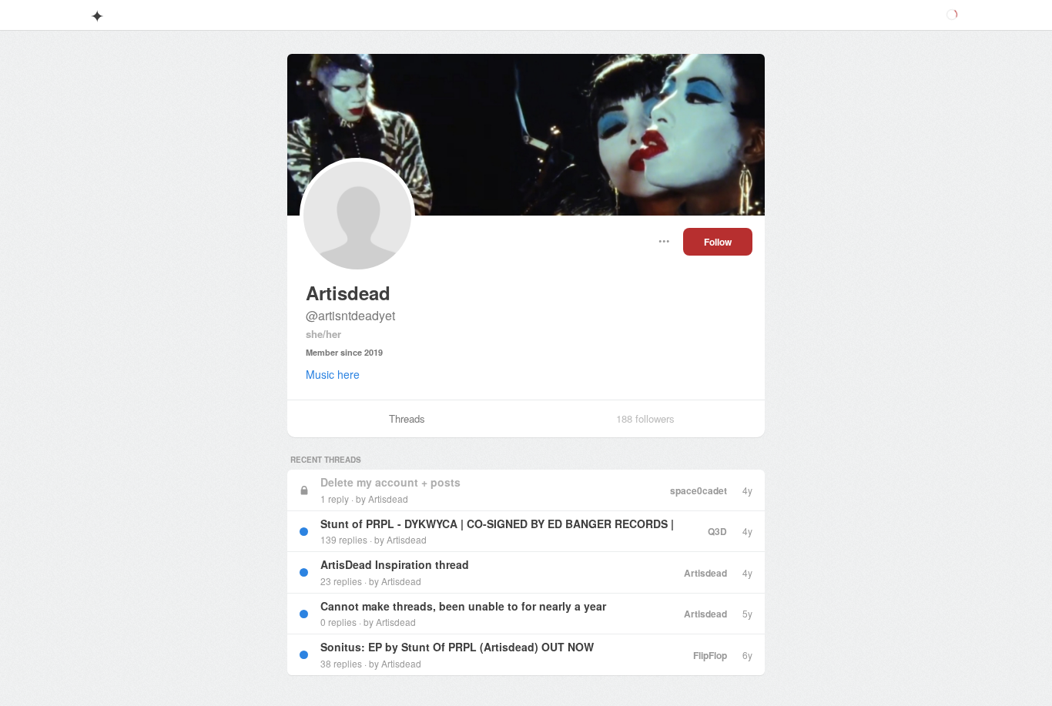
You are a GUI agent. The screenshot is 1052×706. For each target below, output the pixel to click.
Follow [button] (718, 242)
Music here (333, 374)
